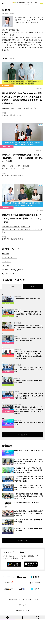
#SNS (4, 108)
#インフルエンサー (12, 108)
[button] (41, 3)
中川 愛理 (14, 175)
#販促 (28, 108)
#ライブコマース (35, 108)
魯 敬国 (19, 115)
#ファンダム (6, 261)
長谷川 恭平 (5, 175)
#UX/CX (27, 166)
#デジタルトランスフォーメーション (13, 169)
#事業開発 (5, 253)
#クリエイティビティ (9, 257)
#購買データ (6, 166)
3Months (33, 286)
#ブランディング (8, 274)
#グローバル (22, 108)
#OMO (23, 166)
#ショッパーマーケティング (33, 229)
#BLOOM (5, 265)
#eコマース (5, 232)
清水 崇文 (12, 115)
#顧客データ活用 (15, 166)
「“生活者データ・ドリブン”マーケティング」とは (22, 599)
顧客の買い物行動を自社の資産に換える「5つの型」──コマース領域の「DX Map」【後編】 (22, 158)
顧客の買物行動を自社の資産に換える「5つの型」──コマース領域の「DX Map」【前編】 (22, 218)
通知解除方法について (22, 610)
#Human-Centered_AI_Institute (12, 270)
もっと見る (21, 435)
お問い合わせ (22, 605)
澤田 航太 (5, 115)
